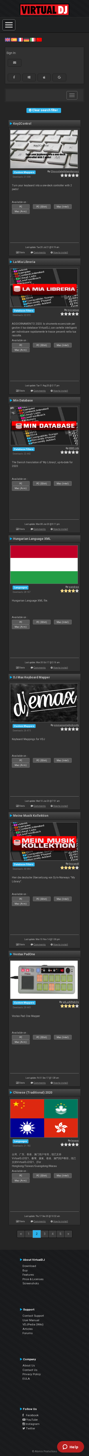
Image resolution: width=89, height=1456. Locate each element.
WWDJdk (74, 448)
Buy (25, 1270)
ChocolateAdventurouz (65, 171)
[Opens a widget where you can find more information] (70, 1447)
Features (28, 1274)
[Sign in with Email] (15, 62)
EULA (26, 1378)
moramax (73, 309)
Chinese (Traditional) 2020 (32, 1092)
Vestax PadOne (24, 954)
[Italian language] (32, 39)
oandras (74, 586)
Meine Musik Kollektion (30, 815)
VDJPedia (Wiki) (33, 1324)
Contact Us (29, 1370)
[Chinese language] (39, 39)
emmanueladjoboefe (66, 725)
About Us (28, 1365)
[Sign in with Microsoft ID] (29, 77)
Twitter (30, 1428)
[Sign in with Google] (59, 77)
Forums (27, 1333)
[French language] (20, 39)
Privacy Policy (31, 1374)
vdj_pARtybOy (71, 1002)
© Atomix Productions (44, 1451)
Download (29, 1266)
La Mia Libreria (24, 262)
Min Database (23, 400)
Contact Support (33, 1315)
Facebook (31, 1415)
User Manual (30, 1320)
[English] (7, 39)
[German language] (26, 39)
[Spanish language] (14, 39)
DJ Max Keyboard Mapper (31, 677)
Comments (40, 252)
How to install (60, 252)
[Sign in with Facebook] (14, 77)
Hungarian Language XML (32, 539)
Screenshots (30, 1283)
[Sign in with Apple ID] (44, 77)
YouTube (31, 1419)
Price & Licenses (33, 1279)
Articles (27, 1329)
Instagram (32, 1424)
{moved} (74, 863)
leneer (75, 1140)
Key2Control (22, 123)
